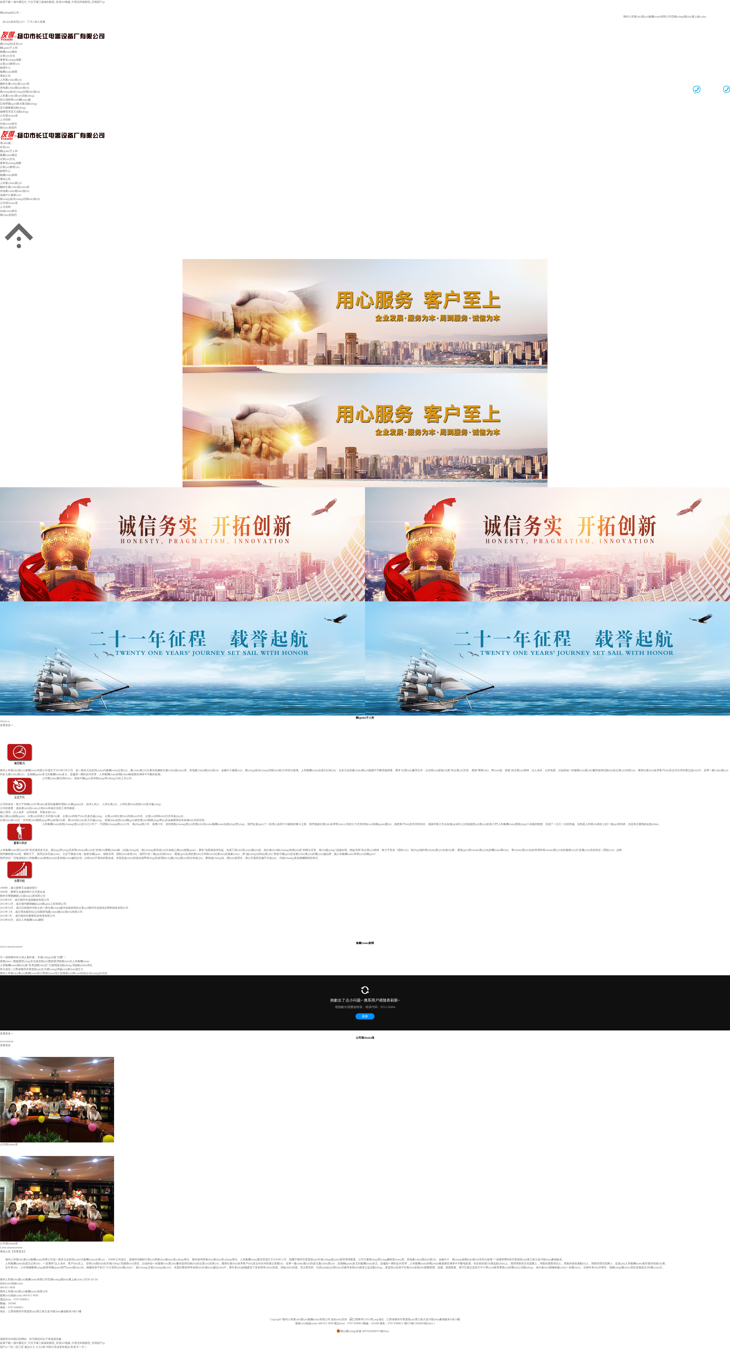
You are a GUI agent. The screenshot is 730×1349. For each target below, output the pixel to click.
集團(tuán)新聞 (8, 71)
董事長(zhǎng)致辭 (10, 59)
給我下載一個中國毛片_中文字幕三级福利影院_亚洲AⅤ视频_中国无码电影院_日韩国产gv (52, 2)
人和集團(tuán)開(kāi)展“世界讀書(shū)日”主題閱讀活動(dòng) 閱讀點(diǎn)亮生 (46, 965)
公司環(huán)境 (9, 115)
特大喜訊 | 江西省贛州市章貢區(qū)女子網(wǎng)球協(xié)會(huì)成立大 (41, 969)
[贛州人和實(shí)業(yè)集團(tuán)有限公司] (52, 32)
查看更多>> (7, 725)
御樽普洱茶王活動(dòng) (14, 111)
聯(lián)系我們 (8, 127)
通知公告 (5, 75)
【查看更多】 (19, 1251)
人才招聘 (5, 119)
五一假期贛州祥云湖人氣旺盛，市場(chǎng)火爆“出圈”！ (33, 957)
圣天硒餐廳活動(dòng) (13, 107)
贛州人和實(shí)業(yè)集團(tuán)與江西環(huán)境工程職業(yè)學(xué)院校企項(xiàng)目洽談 (53, 973)
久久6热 (40, 1347)
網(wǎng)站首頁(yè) (11, 43)
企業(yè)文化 (7, 55)
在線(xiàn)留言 (8, 123)
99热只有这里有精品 (58, 1347)
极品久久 (30, 1347)
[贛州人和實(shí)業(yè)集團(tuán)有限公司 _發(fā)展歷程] (20, 862)
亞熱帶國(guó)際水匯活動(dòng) (18, 103)
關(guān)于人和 (9, 47)
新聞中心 (5, 67)
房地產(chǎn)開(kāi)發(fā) (14, 87)
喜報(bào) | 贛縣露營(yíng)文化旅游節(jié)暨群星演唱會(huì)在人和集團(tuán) (44, 961)
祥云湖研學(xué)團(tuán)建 (15, 99)
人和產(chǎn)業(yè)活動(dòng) (17, 95)
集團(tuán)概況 (8, 51)
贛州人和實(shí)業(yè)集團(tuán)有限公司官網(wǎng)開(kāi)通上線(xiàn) (635, 16)
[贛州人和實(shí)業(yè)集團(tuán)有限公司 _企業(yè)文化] (20, 778)
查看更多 (5, 1045)
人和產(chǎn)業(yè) (11, 79)
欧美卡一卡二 (79, 1347)
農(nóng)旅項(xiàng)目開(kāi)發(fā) (20, 91)
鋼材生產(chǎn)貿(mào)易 (14, 83)
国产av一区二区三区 (12, 1347)
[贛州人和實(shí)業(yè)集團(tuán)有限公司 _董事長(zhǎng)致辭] (20, 824)
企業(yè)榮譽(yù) (10, 63)
